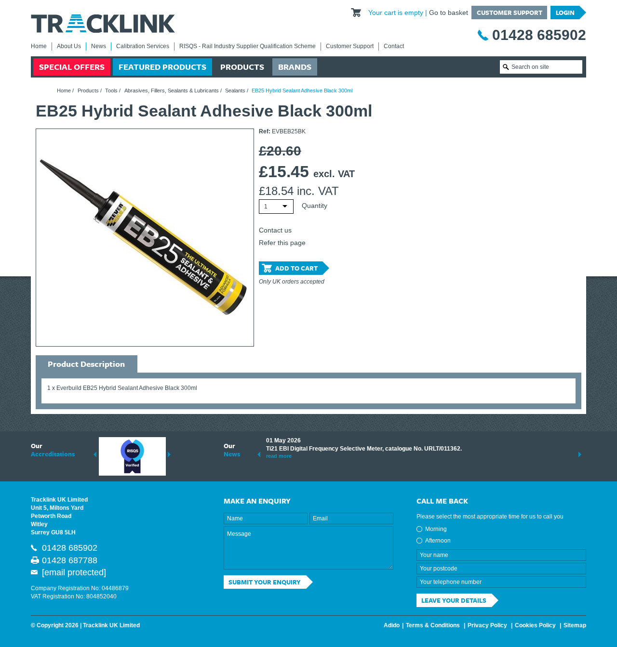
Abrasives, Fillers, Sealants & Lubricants (171, 90)
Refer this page (282, 242)
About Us (69, 46)
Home (39, 46)
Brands (294, 67)
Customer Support (509, 12)
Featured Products (162, 67)
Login (565, 12)
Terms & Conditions (433, 625)
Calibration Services (142, 46)
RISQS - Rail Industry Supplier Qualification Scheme (247, 46)
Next (169, 454)
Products (242, 67)
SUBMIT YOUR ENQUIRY (264, 582)
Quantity (314, 205)
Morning (436, 529)
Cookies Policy (535, 625)
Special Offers (72, 67)
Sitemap (574, 625)
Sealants (235, 90)
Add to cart (296, 268)
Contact (394, 46)
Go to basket (448, 12)
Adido (392, 625)
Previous (95, 454)
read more (279, 456)
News (98, 46)
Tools (111, 90)
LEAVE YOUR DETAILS (453, 600)
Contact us (275, 230)
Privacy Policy (487, 625)
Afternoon (438, 540)
